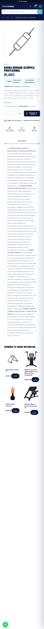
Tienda (7, 17)
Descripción (22, 141)
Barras (12, 17)
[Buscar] (39, 11)
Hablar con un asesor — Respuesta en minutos (23, 120)
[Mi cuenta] (31, 6)
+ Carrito (15, 376)
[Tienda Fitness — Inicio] (8, 6)
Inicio (3, 17)
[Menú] (40, 6)
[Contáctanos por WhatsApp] (5, 624)
